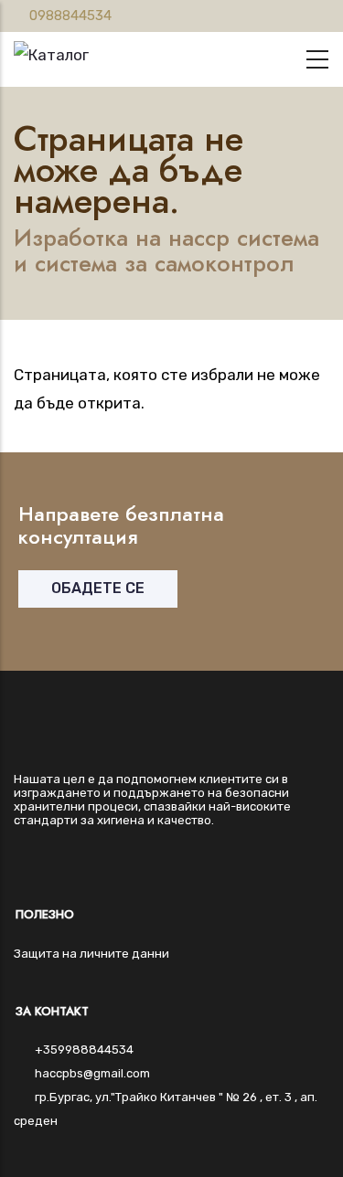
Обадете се (98, 588)
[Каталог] (51, 50)
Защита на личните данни (91, 953)
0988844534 (70, 15)
